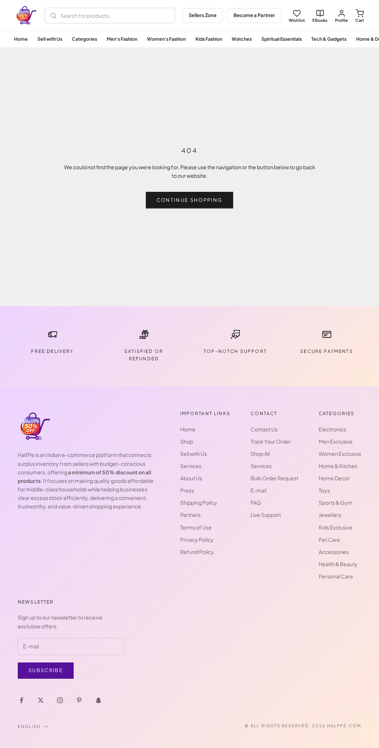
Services (190, 466)
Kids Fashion (208, 39)
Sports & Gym (335, 502)
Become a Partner (254, 15)
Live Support (266, 514)
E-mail (258, 490)
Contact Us (264, 429)
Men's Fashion (122, 39)
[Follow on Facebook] (21, 700)
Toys (324, 490)
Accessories (334, 551)
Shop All (260, 453)
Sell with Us (49, 39)
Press (187, 490)
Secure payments (326, 351)
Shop (186, 441)
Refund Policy (197, 551)
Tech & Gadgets (328, 39)
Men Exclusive (336, 441)
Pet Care (329, 539)
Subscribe (45, 670)
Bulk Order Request (274, 478)
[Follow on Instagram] (60, 700)
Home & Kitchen (338, 466)
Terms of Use (196, 527)
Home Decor (334, 478)
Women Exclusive (340, 453)
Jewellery (330, 514)
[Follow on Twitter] (40, 700)
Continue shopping (190, 200)
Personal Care (336, 576)
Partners (190, 514)
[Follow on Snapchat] (98, 700)
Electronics (332, 429)
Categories (84, 39)
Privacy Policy (197, 539)
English (29, 726)
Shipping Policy (198, 502)
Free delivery (52, 351)
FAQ (256, 502)
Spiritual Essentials (281, 39)
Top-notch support (235, 351)
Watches (242, 39)
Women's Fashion (166, 39)
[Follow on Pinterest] (79, 700)
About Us (191, 478)
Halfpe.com (344, 725)
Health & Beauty (338, 564)
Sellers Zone (203, 15)
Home (21, 39)
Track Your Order (271, 441)
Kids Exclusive (335, 527)
